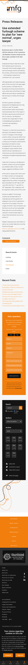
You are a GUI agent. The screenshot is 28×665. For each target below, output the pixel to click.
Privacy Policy (18, 388)
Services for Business (9, 575)
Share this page (13, 475)
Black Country (14, 523)
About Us (5, 570)
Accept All (8, 655)
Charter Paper (6, 609)
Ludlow (14, 536)
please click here (8, 650)
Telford (14, 541)
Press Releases (10, 265)
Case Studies (9, 261)
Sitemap (4, 616)
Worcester (14, 545)
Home (4, 567)
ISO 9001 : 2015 (7, 619)
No (17, 335)
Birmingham (14, 518)
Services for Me (7, 580)
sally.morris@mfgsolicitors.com (11, 228)
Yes (11, 335)
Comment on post (14, 467)
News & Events (11, 252)
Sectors (4, 582)
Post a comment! (11, 241)
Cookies (4, 614)
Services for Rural (8, 577)
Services (5, 572)
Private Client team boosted (10, 285)
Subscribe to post (14, 470)
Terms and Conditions (9, 607)
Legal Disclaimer (7, 604)
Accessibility (6, 599)
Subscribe (12, 464)
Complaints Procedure (9, 602)
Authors (8, 418)
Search (8, 404)
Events (7, 268)
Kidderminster (14, 532)
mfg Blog (8, 257)
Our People (5, 585)
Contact (4, 590)
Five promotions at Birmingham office (13, 306)
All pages (10, 411)
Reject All (20, 655)
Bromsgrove (14, 527)
